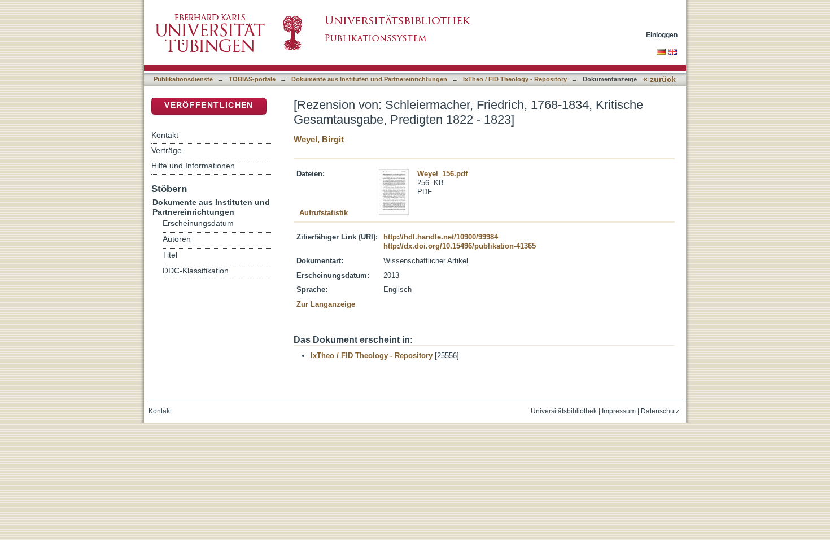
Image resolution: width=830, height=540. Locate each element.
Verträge (166, 150)
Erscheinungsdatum (198, 223)
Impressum (619, 411)
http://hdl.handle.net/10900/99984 (440, 237)
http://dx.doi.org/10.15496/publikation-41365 (459, 246)
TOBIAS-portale (252, 79)
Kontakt (164, 135)
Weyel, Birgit (319, 139)
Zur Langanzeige (325, 304)
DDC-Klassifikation (196, 271)
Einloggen (662, 34)
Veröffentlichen (208, 105)
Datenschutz (660, 411)
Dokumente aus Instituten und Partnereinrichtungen (369, 79)
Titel (170, 255)
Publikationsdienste (183, 79)
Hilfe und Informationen (193, 165)
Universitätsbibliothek (564, 411)
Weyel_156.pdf (442, 173)
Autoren (177, 239)
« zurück (659, 79)
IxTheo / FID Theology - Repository (515, 79)
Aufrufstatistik (323, 212)
